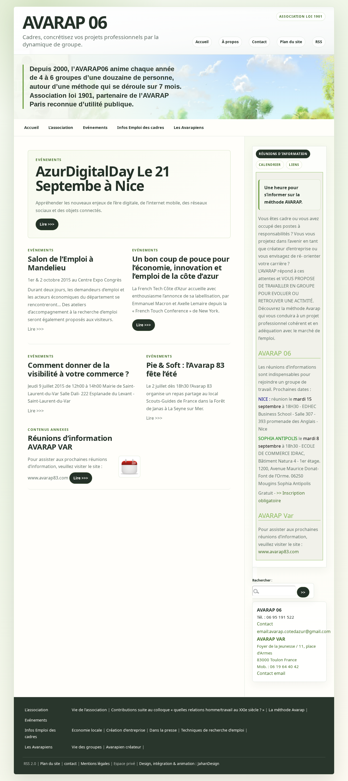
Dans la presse (163, 730)
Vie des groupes (87, 747)
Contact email (271, 673)
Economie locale (87, 730)
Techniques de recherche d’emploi (212, 730)
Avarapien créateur (123, 747)
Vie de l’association (89, 709)
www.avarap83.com (278, 552)
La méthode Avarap (286, 709)
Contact (259, 41)
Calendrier (270, 165)
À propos (230, 41)
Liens (294, 165)
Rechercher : (262, 580)
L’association (36, 709)
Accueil (202, 41)
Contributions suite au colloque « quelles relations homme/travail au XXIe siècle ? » (187, 709)
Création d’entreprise (125, 730)
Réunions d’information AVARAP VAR (70, 442)
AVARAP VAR (271, 639)
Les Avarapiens (38, 747)
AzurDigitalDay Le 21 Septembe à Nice (103, 178)
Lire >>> (47, 224)
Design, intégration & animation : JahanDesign (179, 763)
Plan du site (291, 41)
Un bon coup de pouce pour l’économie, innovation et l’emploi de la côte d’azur (180, 267)
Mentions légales (95, 763)
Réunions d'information (283, 154)
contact (70, 763)
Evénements (36, 720)
